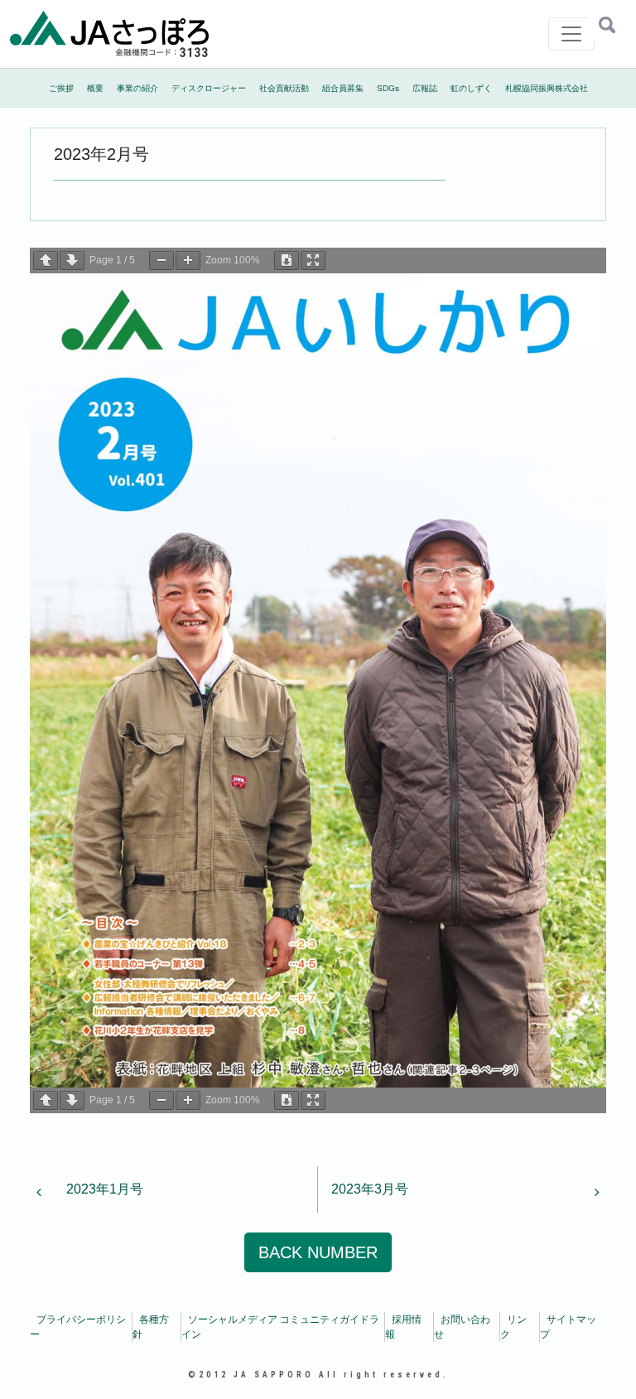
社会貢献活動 (284, 88)
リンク (513, 1327)
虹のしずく (471, 88)
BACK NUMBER (318, 1252)
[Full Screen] (313, 260)
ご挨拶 (61, 88)
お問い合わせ (462, 1327)
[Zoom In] (188, 260)
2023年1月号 (103, 1189)
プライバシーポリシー (78, 1327)
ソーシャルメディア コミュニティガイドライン (280, 1327)
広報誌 (424, 88)
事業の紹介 (137, 88)
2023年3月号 (371, 1189)
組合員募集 (343, 88)
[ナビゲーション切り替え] (571, 34)
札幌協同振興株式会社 (546, 88)
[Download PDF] (286, 260)
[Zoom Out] (161, 260)
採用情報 (403, 1327)
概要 (95, 88)
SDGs (388, 88)
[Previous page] (45, 260)
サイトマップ (568, 1327)
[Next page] (72, 260)
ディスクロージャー (208, 88)
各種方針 (150, 1327)
